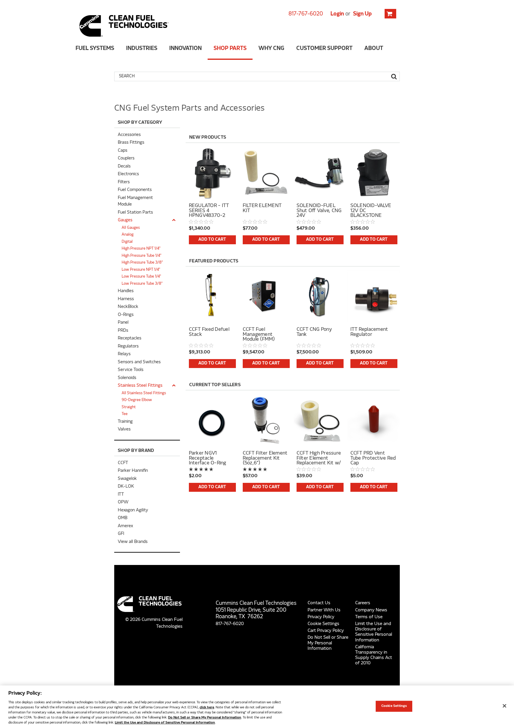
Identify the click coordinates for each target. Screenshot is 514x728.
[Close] (504, 706)
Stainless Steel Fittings (140, 385)
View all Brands (133, 542)
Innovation (185, 48)
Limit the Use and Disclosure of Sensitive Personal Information (165, 722)
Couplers (126, 158)
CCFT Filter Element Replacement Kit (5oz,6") (265, 458)
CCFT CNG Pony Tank (314, 332)
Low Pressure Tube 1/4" (141, 277)
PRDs (123, 330)
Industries (141, 48)
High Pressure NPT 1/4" (141, 249)
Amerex (125, 526)
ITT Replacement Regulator (369, 332)
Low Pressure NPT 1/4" (141, 270)
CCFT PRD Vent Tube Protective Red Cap (373, 458)
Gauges (125, 220)
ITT (121, 494)
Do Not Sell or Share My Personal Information (328, 643)
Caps (122, 150)
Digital (127, 242)
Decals (124, 166)
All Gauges (131, 228)
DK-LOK (126, 486)
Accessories (129, 135)
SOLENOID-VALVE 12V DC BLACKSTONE (370, 210)
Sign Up (362, 14)
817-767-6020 (306, 14)
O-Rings (126, 315)
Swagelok (127, 479)
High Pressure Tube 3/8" (142, 263)
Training (125, 421)
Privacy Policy (321, 617)
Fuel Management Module (135, 201)
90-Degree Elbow (137, 400)
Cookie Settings (323, 623)
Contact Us (319, 603)
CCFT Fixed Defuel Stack (209, 332)
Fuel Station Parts (135, 212)
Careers (362, 603)
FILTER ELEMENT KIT (262, 208)
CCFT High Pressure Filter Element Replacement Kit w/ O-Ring (319, 458)
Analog (128, 235)
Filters (124, 182)
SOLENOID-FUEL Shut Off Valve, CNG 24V (319, 210)
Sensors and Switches (139, 362)
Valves (124, 429)
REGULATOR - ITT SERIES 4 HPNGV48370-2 (209, 210)
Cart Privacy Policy (326, 630)
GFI (121, 534)
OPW (123, 502)
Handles (126, 291)
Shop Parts (230, 48)
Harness (126, 299)
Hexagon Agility (133, 510)
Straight (129, 407)
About (373, 48)
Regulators (128, 346)
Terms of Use (369, 617)
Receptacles (129, 338)
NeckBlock (128, 307)
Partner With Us (324, 610)
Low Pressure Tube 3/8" (142, 284)
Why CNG (271, 48)
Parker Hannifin (133, 471)
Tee (125, 414)
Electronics (128, 174)
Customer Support (324, 48)
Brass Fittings (131, 142)
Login (337, 14)
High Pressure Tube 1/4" (142, 256)
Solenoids (127, 378)
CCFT (123, 463)
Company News (371, 610)
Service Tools (130, 370)
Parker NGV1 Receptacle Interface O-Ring (207, 458)
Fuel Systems (95, 48)
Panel (123, 322)
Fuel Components (135, 190)
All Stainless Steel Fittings (144, 393)
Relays (124, 354)
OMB (122, 518)
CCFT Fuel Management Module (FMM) (259, 334)
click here (207, 707)
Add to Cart (212, 239)
